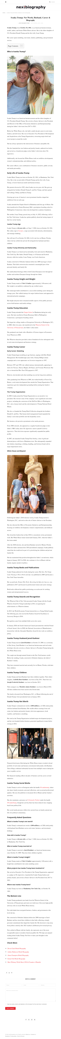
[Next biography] (30, 7)
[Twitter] (9, 973)
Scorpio (20, 231)
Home (4, 12)
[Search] (49, 1)
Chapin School (28, 312)
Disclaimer (7, 1036)
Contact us (33, 1034)
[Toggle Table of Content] (20, 45)
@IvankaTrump (12, 803)
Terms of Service (20, 1036)
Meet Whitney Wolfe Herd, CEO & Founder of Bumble (24, 962)
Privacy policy (13, 1036)
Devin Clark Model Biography (17, 948)
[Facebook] (7, 973)
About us (28, 1034)
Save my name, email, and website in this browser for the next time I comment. (27, 1004)
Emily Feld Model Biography (16, 959)
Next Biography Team (24, 23)
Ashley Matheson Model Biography (18, 952)
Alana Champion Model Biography (18, 955)
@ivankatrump (44, 787)
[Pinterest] (12, 973)
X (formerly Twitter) (33, 800)
